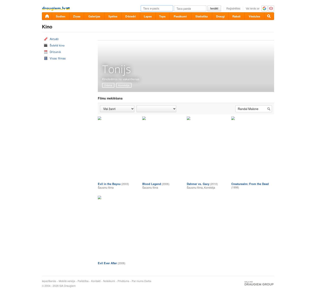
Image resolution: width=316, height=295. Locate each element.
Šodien (60, 16)
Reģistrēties (233, 8)
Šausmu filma (106, 187)
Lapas (148, 16)
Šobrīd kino (57, 45)
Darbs (147, 281)
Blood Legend (151, 184)
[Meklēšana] (269, 16)
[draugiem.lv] (47, 16)
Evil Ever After (107, 263)
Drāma (108, 85)
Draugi (220, 16)
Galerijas (94, 16)
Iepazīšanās (49, 281)
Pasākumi (180, 16)
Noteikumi (109, 281)
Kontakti (96, 281)
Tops (162, 16)
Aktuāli (54, 39)
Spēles (112, 16)
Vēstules (254, 16)
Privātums (123, 281)
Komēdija (123, 85)
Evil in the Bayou (109, 184)
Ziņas (76, 16)
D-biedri (130, 16)
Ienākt (214, 8)
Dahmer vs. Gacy (198, 184)
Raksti (236, 16)
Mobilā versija (67, 281)
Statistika (201, 16)
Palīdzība (83, 281)
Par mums (138, 281)
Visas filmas (58, 58)
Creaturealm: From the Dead (250, 184)
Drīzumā (55, 52)
